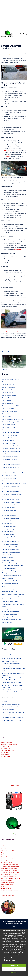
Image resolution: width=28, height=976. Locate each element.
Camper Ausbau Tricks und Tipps (10, 707)
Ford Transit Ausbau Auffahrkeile (11, 462)
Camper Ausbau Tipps (8, 390)
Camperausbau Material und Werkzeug (12, 717)
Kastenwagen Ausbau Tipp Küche (11, 502)
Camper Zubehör (6, 715)
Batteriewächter (8, 151)
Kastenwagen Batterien (8, 507)
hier (21, 923)
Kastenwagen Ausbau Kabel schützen (12, 494)
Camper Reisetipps (7, 622)
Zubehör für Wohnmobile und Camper (12, 619)
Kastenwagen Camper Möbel (9, 614)
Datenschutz (4, 849)
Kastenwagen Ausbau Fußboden (10, 489)
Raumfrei (18, 834)
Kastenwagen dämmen (8, 609)
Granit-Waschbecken (6, 742)
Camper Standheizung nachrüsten (11, 422)
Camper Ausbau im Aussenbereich (11, 704)
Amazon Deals (5, 752)
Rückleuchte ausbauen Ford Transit (11, 575)
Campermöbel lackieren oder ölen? (11, 448)
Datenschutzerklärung (14, 954)
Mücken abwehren (7, 658)
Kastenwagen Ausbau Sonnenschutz (11, 499)
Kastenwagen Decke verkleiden (10, 518)
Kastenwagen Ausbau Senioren (10, 497)
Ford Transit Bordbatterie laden (10, 467)
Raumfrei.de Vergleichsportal (9, 744)
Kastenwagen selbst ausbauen (10, 544)
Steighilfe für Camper (7, 578)
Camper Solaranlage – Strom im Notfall (12, 419)
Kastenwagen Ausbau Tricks (9, 505)
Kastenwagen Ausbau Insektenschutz (12, 491)
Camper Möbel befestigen (9, 414)
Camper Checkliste (7, 400)
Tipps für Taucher (5, 748)
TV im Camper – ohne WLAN (9, 591)
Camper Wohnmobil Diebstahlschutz (11, 438)
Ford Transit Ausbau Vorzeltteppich (11, 465)
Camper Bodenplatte (7, 398)
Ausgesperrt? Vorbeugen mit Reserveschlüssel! (10, 662)
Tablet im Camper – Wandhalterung (11, 685)
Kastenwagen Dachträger (9, 515)
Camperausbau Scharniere (9, 443)
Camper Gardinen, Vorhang (9, 411)
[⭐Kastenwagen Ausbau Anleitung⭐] (7, 34)
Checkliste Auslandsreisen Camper (11, 451)
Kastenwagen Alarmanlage (9, 478)
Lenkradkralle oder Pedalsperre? (10, 549)
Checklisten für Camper (8, 454)
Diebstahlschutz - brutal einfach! (11, 352)
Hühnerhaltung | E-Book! (7, 750)
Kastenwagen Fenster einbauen (10, 611)
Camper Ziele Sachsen (8, 440)
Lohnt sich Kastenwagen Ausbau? (11, 552)
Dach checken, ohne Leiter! (9, 666)
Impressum (4, 847)
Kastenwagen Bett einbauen (9, 513)
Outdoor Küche (5, 746)
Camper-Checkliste (7, 895)
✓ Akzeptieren (14, 965)
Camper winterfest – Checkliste (10, 432)
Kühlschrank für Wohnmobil (9, 547)
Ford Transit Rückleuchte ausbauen (11, 668)
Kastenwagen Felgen (7, 523)
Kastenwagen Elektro (7, 521)
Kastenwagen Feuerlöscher (9, 526)
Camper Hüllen (18, 249)
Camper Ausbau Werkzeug (9, 395)
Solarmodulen (7, 156)
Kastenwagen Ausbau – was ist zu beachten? (14, 483)
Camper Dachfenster (7, 403)
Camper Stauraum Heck (8, 424)
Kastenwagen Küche (7, 531)
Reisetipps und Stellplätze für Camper (12, 720)
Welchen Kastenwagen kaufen (10, 601)
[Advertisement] (14, 15)
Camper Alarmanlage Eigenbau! (10, 379)
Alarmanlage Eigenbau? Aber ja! (10, 654)
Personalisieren (13, 972)
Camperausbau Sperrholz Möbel (10, 446)
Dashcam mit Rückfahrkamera (10, 457)
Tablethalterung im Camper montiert (12, 673)
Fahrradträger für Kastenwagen (10, 459)
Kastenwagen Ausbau (8, 481)
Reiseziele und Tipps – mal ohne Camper (12, 565)
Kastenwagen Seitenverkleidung (10, 541)
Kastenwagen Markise (8, 534)
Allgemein (4, 701)
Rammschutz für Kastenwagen (10, 563)
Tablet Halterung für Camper (10, 583)
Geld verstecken (5, 756)
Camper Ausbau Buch (7, 382)
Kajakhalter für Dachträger (9, 475)
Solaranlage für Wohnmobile (9, 617)
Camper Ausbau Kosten (8, 387)
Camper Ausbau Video (8, 392)
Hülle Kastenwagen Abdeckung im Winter (13, 473)
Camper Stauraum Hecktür (9, 427)
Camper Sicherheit (7, 416)
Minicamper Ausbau (7, 557)
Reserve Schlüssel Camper (9, 568)
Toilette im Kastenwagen (8, 589)
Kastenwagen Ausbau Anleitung (10, 486)
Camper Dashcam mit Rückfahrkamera (12, 406)
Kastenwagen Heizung (8, 529)
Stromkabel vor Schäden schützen (11, 581)
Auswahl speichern (14, 969)
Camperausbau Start (6, 845)
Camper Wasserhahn (7, 430)
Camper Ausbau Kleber (8, 384)
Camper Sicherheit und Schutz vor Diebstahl (13, 712)
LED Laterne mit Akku (7, 682)
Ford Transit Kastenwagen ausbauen (12, 470)
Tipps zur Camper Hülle (12, 332)
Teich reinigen (5, 754)
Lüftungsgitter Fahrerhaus (9, 555)
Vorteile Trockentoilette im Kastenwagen (13, 594)
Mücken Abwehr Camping (9, 560)
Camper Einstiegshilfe (8, 408)
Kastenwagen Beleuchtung (9, 510)
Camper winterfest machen (9, 435)
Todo (3, 586)
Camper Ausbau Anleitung (8, 859)
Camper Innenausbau (8, 709)
